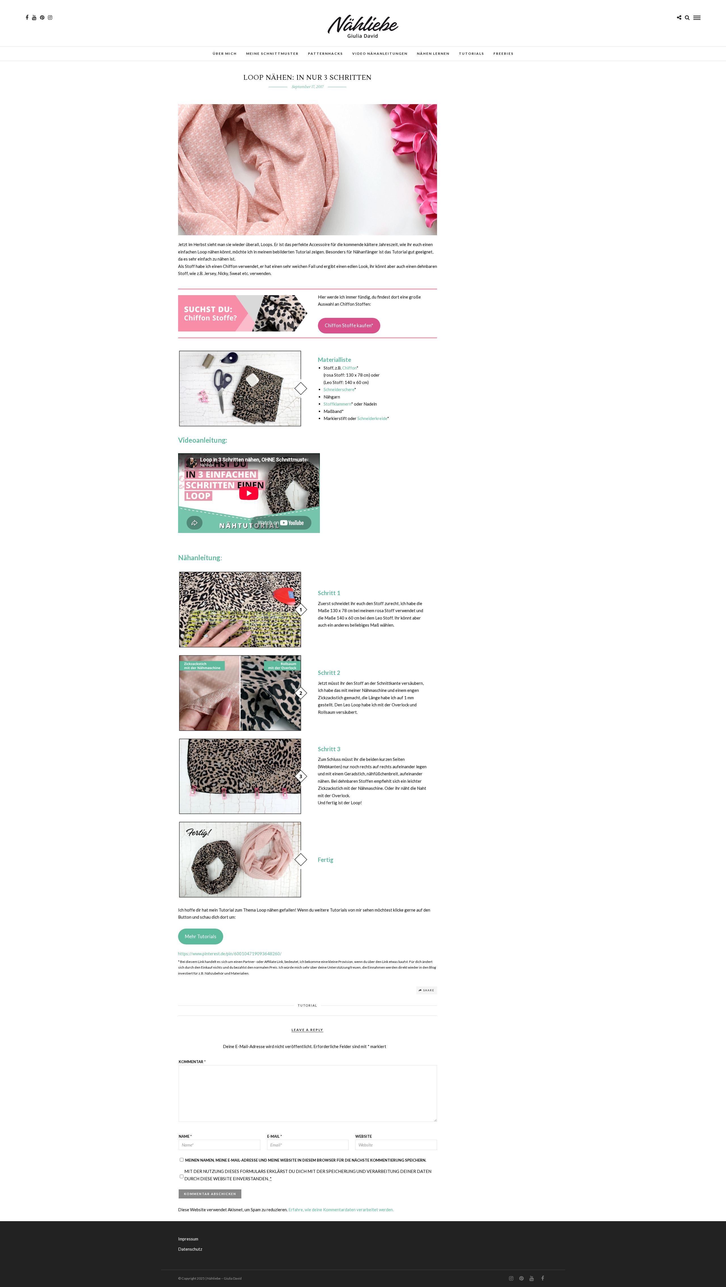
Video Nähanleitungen (380, 53)
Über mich (225, 53)
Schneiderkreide (372, 418)
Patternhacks (325, 53)
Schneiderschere (339, 389)
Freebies (503, 53)
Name (185, 1136)
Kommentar (192, 1061)
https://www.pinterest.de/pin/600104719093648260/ (230, 953)
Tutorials (471, 53)
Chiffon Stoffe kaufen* (349, 325)
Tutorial (307, 1005)
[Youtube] (34, 17)
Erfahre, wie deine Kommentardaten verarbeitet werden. (341, 1209)
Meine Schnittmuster (272, 53)
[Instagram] (50, 17)
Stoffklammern (337, 403)
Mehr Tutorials (200, 936)
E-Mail (274, 1136)
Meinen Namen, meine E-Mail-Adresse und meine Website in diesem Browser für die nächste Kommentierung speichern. (305, 1160)
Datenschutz (190, 1249)
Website (363, 1136)
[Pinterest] (42, 17)
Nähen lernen (433, 53)
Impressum (188, 1238)
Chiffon (349, 367)
